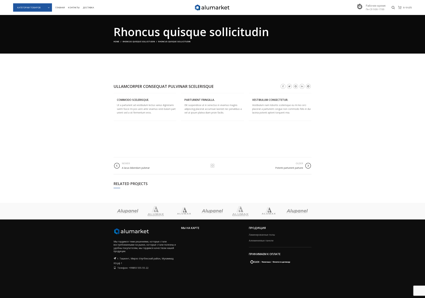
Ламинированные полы (262, 234)
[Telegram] (308, 86)
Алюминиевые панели (261, 240)
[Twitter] (289, 86)
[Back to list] (212, 165)
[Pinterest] (295, 86)
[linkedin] (301, 86)
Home (116, 41)
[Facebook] (283, 86)
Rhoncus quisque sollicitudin (139, 41)
